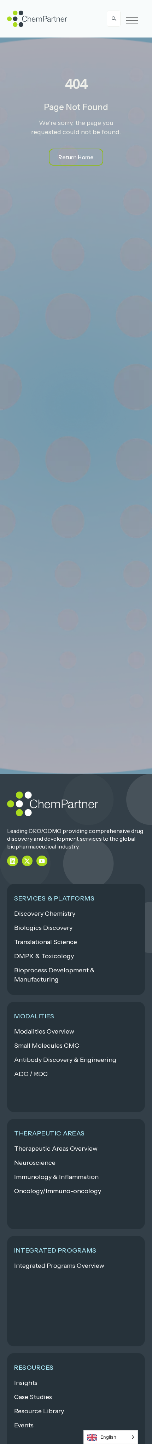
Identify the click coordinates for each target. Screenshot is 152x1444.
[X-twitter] (27, 861)
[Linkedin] (12, 861)
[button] (132, 21)
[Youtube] (41, 861)
